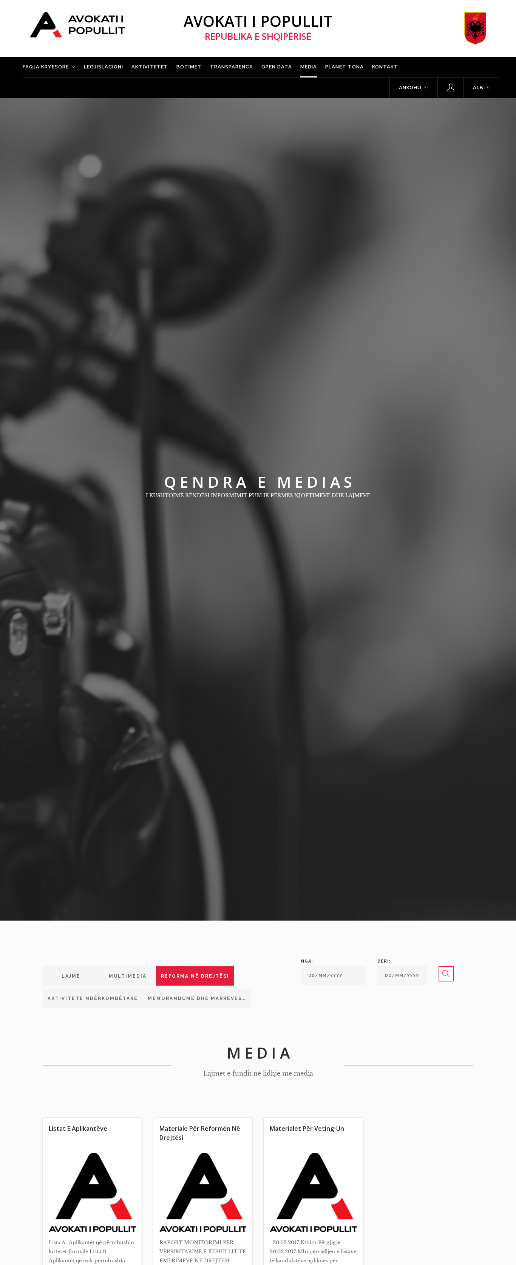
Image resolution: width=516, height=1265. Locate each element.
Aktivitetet (149, 67)
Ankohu (410, 87)
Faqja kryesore (46, 67)
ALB (478, 87)
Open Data (276, 67)
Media (308, 67)
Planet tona (344, 67)
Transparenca (231, 67)
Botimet (189, 67)
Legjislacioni (103, 67)
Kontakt (385, 67)
